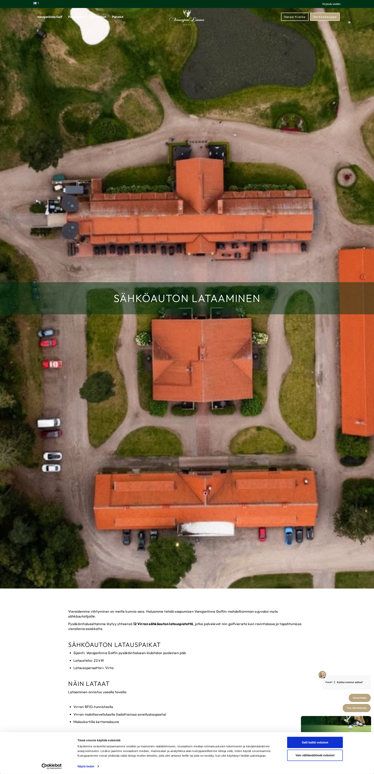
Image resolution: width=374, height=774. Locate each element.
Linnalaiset (98, 17)
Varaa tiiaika (294, 17)
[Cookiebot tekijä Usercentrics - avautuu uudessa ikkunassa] (52, 766)
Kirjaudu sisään (331, 4)
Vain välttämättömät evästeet (314, 755)
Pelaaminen (76, 17)
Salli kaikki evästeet (315, 742)
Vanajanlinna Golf (49, 17)
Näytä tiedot (86, 766)
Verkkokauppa (325, 17)
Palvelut (117, 17)
